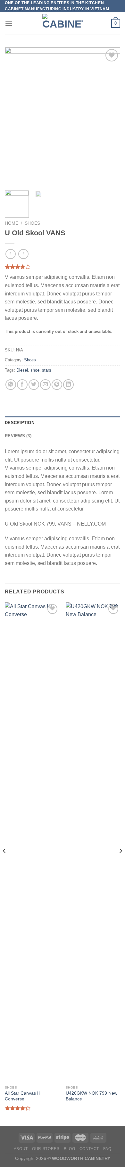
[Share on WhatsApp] (10, 384)
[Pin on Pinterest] (57, 384)
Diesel (22, 370)
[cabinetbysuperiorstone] (62, 23)
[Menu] (9, 23)
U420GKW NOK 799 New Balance (91, 1096)
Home (11, 223)
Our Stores (45, 1149)
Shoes (32, 223)
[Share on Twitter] (34, 384)
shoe (34, 370)
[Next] (110, 116)
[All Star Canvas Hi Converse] (32, 842)
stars (46, 370)
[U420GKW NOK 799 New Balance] (93, 842)
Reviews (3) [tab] (18, 435)
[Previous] (15, 116)
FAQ (107, 1149)
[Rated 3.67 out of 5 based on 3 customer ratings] (62, 266)
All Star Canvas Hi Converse (23, 1096)
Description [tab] (19, 422)
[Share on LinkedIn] (68, 384)
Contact (89, 1149)
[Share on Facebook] (22, 384)
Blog (69, 1149)
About (21, 1149)
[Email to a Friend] (45, 384)
